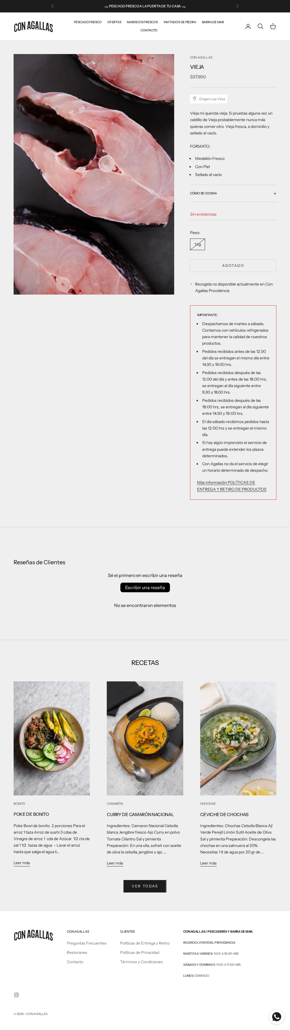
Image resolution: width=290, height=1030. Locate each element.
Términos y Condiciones (141, 961)
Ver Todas (145, 886)
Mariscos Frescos (142, 22)
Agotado (233, 265)
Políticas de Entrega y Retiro (145, 943)
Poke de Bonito (31, 814)
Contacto (148, 30)
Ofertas (114, 22)
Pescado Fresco (88, 22)
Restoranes (77, 952)
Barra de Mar (213, 22)
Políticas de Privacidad (139, 952)
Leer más (22, 862)
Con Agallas (201, 57)
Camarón (115, 804)
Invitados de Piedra (180, 22)
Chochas (208, 804)
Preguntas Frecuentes (86, 943)
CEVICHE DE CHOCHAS (224, 814)
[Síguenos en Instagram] (16, 995)
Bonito (19, 804)
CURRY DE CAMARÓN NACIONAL (140, 814)
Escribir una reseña (145, 587)
